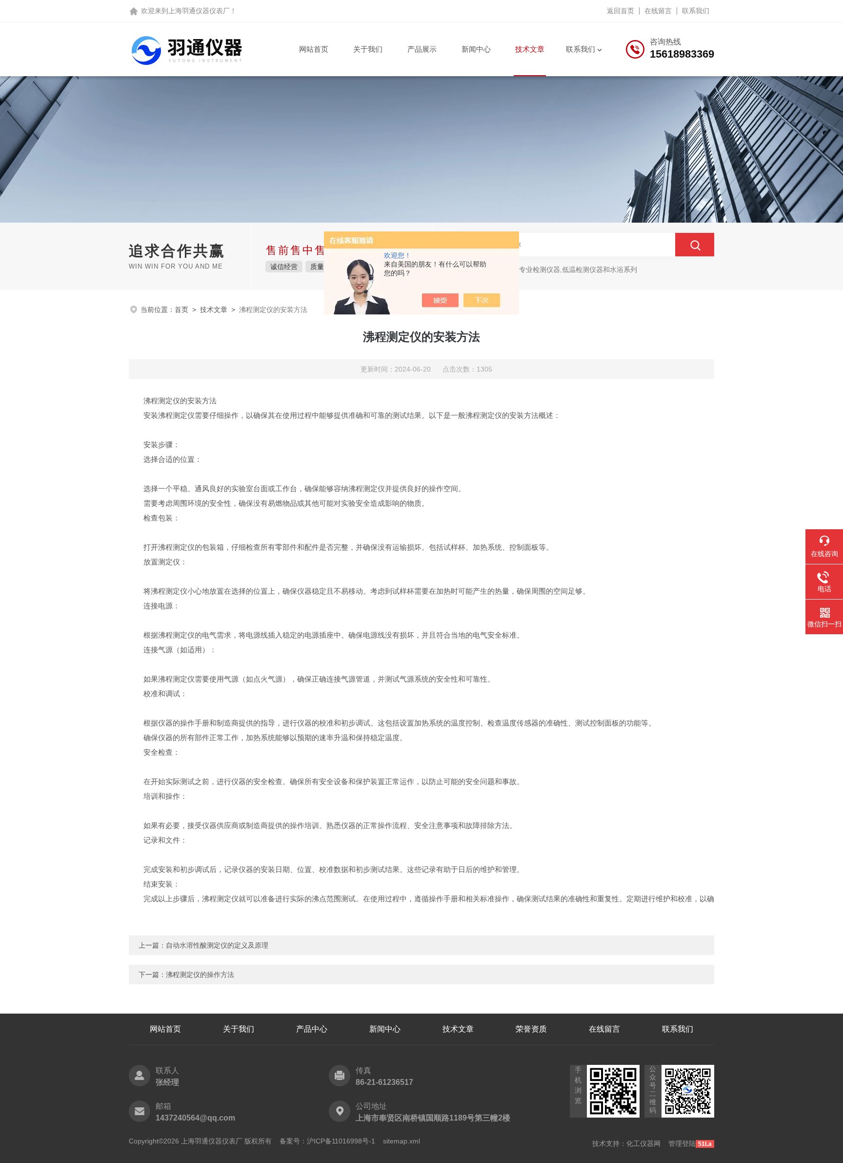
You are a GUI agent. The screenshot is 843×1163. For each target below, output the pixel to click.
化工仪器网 (643, 1143)
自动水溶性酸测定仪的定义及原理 (217, 945)
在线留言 (658, 11)
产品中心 (311, 1029)
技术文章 (529, 49)
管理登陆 (682, 1143)
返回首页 (620, 11)
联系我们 (695, 11)
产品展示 (422, 49)
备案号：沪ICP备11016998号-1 (327, 1141)
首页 (181, 309)
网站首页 (313, 49)
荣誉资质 (531, 1029)
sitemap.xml (401, 1141)
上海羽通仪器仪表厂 (199, 11)
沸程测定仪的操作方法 (200, 974)
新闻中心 (476, 49)
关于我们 (367, 49)
